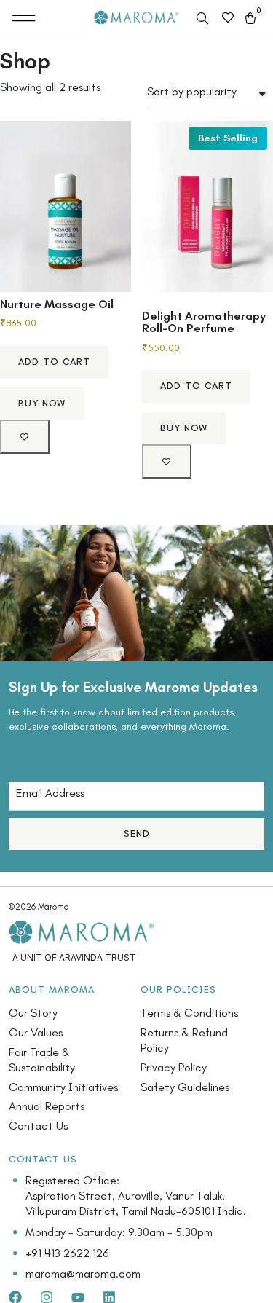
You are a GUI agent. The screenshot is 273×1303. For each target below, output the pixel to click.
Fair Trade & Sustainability (42, 1059)
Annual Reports (46, 1106)
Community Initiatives (63, 1087)
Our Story (33, 1013)
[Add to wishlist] (25, 437)
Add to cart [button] (54, 361)
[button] (24, 18)
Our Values (36, 1032)
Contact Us (38, 1126)
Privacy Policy (174, 1067)
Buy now (42, 403)
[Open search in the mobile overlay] (204, 18)
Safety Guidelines (185, 1087)
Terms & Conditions (189, 1013)
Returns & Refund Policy (184, 1040)
